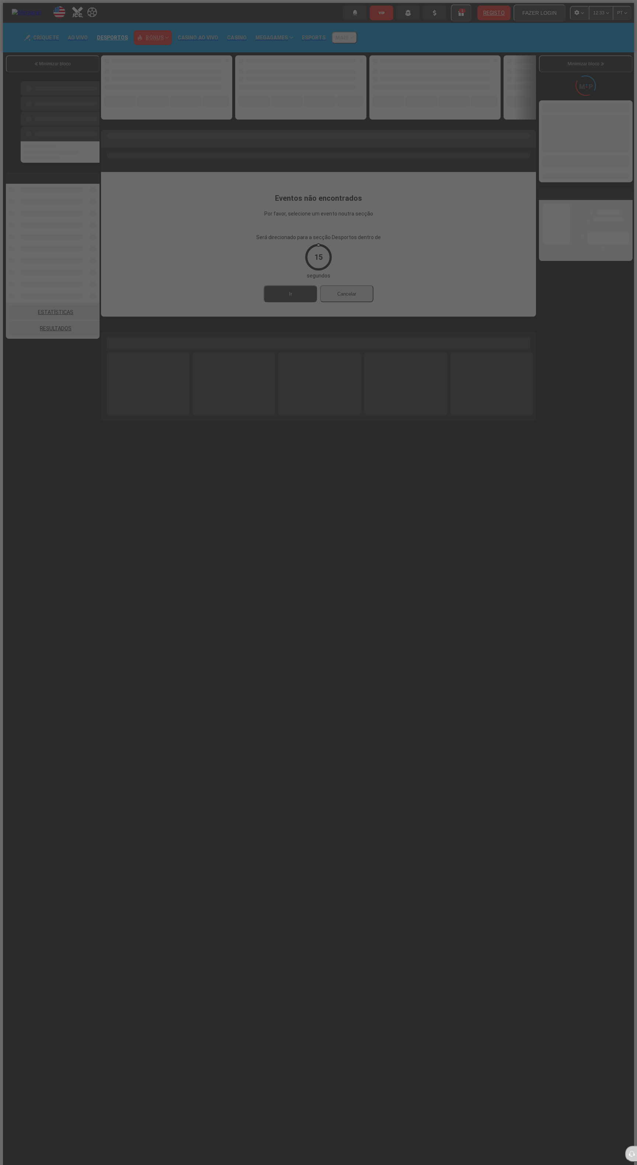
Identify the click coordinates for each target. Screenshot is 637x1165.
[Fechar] (501, 486)
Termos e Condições (397, 645)
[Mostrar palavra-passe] (491, 601)
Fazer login (394, 674)
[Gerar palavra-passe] (476, 601)
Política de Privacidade (448, 645)
